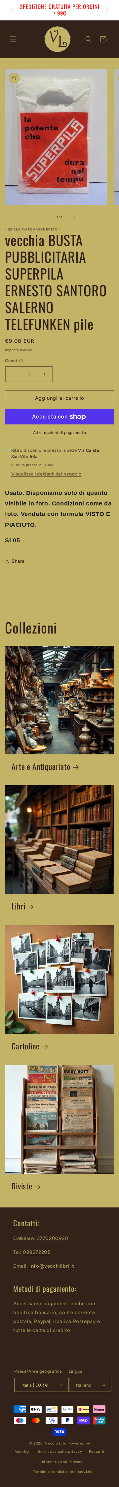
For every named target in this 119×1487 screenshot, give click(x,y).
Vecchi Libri (56, 1443)
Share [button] (18, 561)
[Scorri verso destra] (74, 217)
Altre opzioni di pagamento (59, 432)
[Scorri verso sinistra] (45, 217)
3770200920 (52, 1238)
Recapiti (97, 1451)
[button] (13, 39)
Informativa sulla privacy (58, 1451)
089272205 (37, 1252)
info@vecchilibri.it (51, 1266)
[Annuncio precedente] (12, 10)
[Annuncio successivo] (106, 10)
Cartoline (26, 1046)
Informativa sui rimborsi (63, 1462)
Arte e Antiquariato (41, 766)
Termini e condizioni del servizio (63, 1472)
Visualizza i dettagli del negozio (46, 474)
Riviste (22, 1186)
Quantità (14, 360)
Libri (18, 906)
